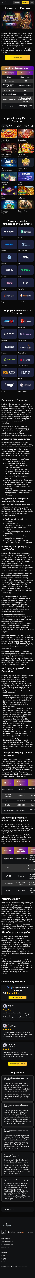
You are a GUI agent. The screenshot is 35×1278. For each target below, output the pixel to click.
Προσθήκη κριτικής (17, 997)
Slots (29, 126)
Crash (22, 126)
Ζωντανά (14, 126)
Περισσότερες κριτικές (17, 1064)
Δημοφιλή (5, 126)
